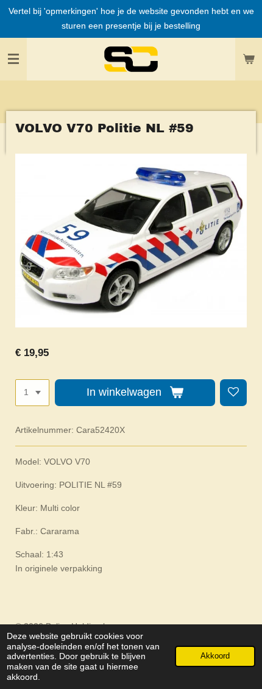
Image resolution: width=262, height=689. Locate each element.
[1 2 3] (32, 392)
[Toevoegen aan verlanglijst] (233, 392)
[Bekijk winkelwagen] (248, 59)
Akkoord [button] (215, 656)
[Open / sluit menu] (13, 59)
